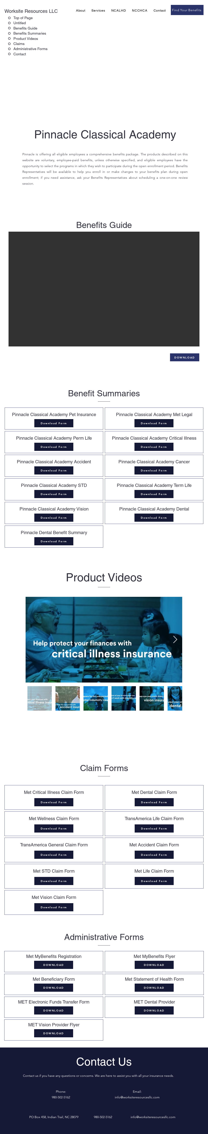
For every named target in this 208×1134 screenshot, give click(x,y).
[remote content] (104, 289)
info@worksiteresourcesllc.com (153, 1117)
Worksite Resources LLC (31, 11)
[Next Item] (175, 640)
